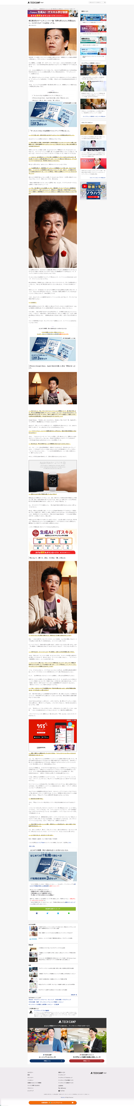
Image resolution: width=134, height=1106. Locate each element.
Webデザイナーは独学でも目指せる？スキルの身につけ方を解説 (53, 989)
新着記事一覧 (74, 994)
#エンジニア (51, 999)
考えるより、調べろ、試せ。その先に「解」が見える (46, 100)
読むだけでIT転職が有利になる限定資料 (50, 334)
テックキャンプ (61, 1074)
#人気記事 (56, 1004)
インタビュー (30, 1080)
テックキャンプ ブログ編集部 (41, 1010)
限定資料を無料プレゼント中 (53, 908)
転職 (29, 1074)
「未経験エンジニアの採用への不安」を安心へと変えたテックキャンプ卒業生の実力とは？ (57, 953)
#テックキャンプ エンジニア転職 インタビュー (52, 1002)
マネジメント (30, 1088)
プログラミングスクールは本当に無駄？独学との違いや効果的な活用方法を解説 (56, 968)
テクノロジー (30, 1077)
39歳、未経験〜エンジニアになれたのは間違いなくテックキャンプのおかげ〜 (56, 932)
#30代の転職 (32, 1002)
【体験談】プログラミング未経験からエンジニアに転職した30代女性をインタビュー (57, 973)
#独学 (37, 1002)
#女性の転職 (58, 999)
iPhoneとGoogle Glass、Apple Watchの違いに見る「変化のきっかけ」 (51, 98)
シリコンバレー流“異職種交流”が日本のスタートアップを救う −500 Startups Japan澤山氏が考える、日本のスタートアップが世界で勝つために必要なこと (57, 959)
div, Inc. (63, 1097)
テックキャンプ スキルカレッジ (65, 1077)
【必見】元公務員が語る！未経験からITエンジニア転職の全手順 (53, 979)
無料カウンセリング (70, 902)
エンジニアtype (40, 842)
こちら (69, 842)
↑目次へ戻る (32, 846)
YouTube (62, 1090)
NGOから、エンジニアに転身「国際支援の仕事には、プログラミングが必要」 (56, 938)
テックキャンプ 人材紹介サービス (65, 1082)
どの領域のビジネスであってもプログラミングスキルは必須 (52, 947)
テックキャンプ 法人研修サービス (65, 1080)
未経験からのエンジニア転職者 (34, 1082)
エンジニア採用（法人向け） (34, 1085)
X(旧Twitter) (63, 1088)
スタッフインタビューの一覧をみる (97, 177)
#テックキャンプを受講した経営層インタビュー (41, 1004)
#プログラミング (66, 999)
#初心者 (31, 999)
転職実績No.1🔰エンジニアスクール (52, 1102)
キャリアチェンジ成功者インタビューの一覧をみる (94, 116)
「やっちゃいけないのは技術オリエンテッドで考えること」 (47, 95)
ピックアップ (30, 1090)
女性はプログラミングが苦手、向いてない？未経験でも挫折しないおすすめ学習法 (57, 984)
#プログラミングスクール (40, 999)
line (69, 913)
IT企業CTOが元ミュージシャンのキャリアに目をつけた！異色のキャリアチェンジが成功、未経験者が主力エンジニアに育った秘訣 (57, 927)
